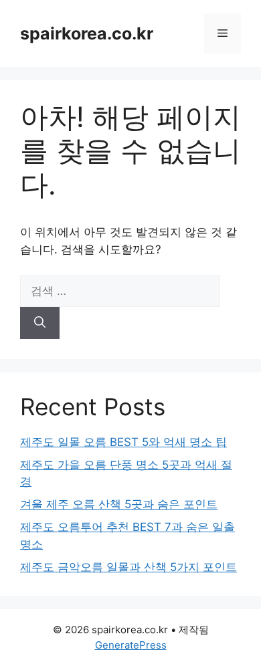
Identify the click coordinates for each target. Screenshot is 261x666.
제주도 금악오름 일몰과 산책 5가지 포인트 (128, 567)
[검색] (40, 323)
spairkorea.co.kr (86, 33)
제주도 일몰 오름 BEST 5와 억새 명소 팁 (123, 442)
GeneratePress (131, 645)
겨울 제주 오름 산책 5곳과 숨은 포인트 (118, 504)
